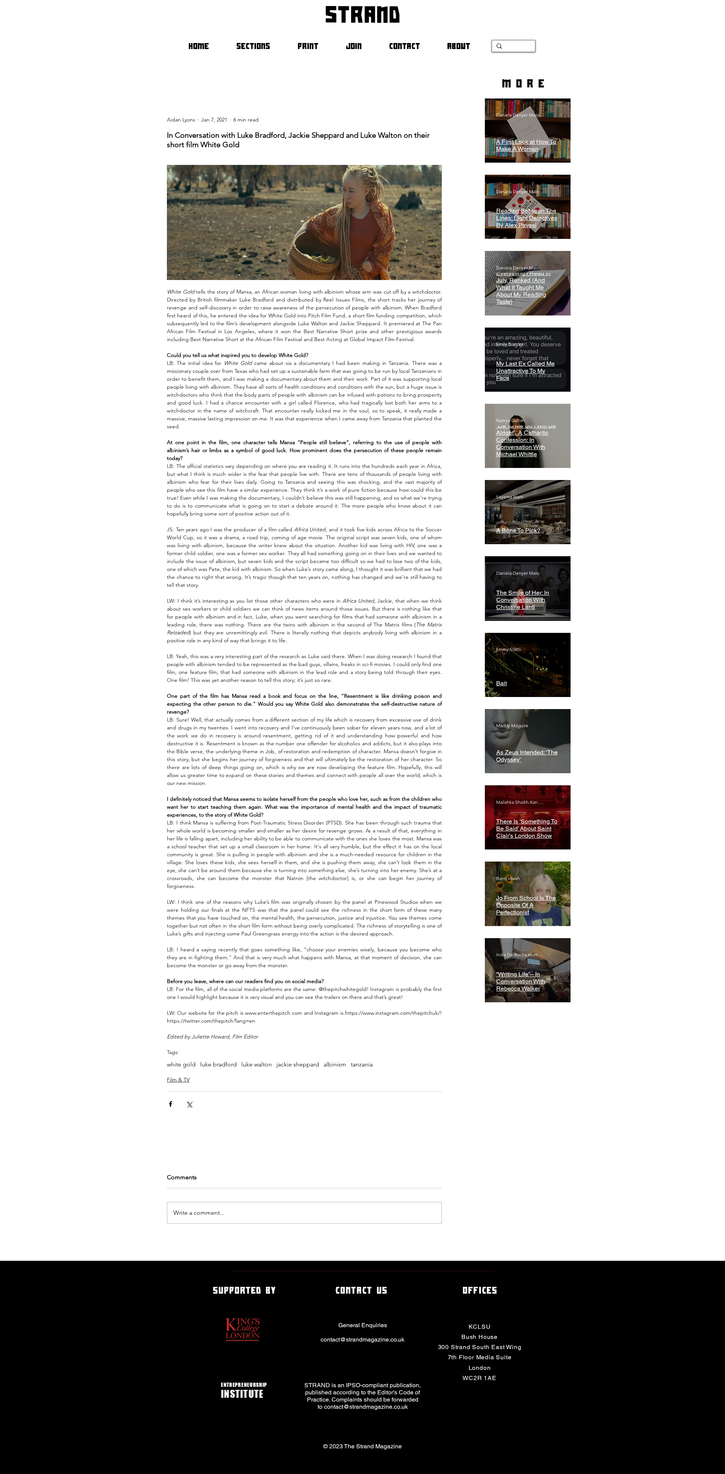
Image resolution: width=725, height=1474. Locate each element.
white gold (181, 1064)
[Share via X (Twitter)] (189, 1104)
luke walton (256, 1064)
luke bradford (218, 1064)
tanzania (362, 1064)
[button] (261, 46)
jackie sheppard (297, 1064)
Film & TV (178, 1079)
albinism (335, 1064)
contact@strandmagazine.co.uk (362, 1339)
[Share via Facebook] (170, 1104)
